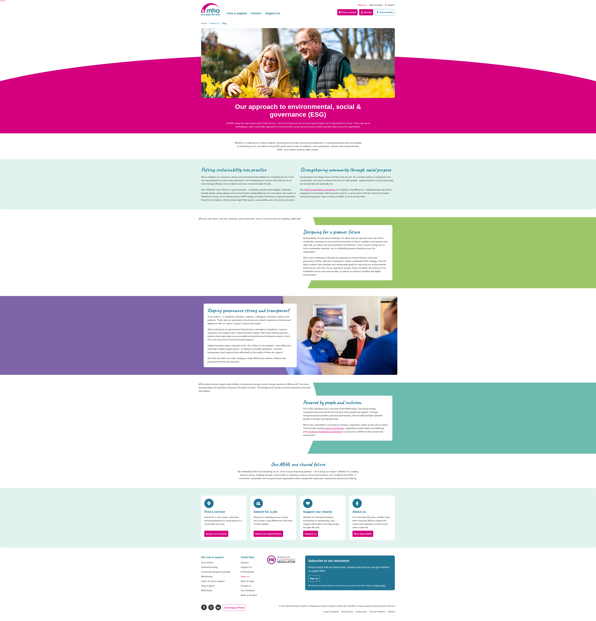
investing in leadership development (325, 431)
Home (204, 23)
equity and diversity (334, 428)
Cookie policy (361, 612)
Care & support (237, 13)
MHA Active (206, 590)
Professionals (247, 572)
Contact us (246, 586)
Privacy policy (347, 612)
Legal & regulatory (331, 612)
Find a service (348, 12)
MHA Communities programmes (320, 189)
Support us (272, 13)
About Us (214, 23)
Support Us (246, 567)
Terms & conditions (377, 612)
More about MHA (363, 534)
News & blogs (375, 5)
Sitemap (391, 612)
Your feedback (248, 590)
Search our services (216, 534)
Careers (256, 13)
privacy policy (380, 586)
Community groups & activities (216, 572)
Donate (368, 12)
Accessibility (386, 12)
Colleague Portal (235, 607)
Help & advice (208, 586)
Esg (224, 23)
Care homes (207, 562)
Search (391, 5)
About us (362, 5)
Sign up (314, 578)
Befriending (206, 576)
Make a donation (249, 595)
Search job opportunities (268, 534)
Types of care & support (213, 581)
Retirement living (209, 567)
